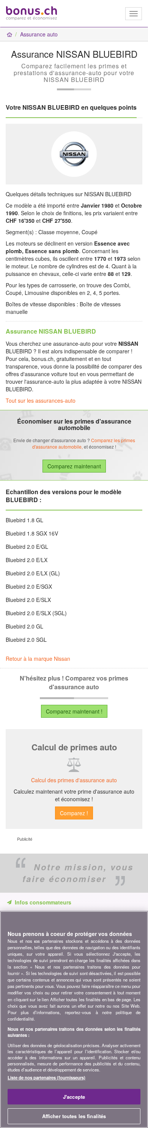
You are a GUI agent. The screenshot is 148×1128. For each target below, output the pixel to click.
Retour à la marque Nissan (38, 658)
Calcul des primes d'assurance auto (74, 780)
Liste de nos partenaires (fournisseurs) (46, 1077)
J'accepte (74, 1096)
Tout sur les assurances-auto (41, 400)
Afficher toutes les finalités (74, 1116)
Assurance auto (39, 34)
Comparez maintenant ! (74, 711)
